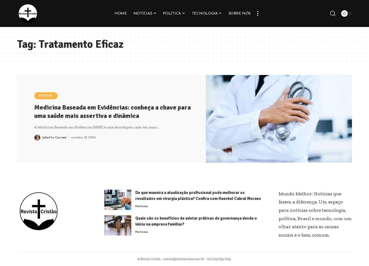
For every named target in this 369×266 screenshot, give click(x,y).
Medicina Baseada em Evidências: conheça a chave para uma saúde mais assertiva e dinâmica (112, 111)
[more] (257, 13)
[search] (333, 13)
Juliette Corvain (54, 137)
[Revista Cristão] (28, 13)
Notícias (46, 95)
